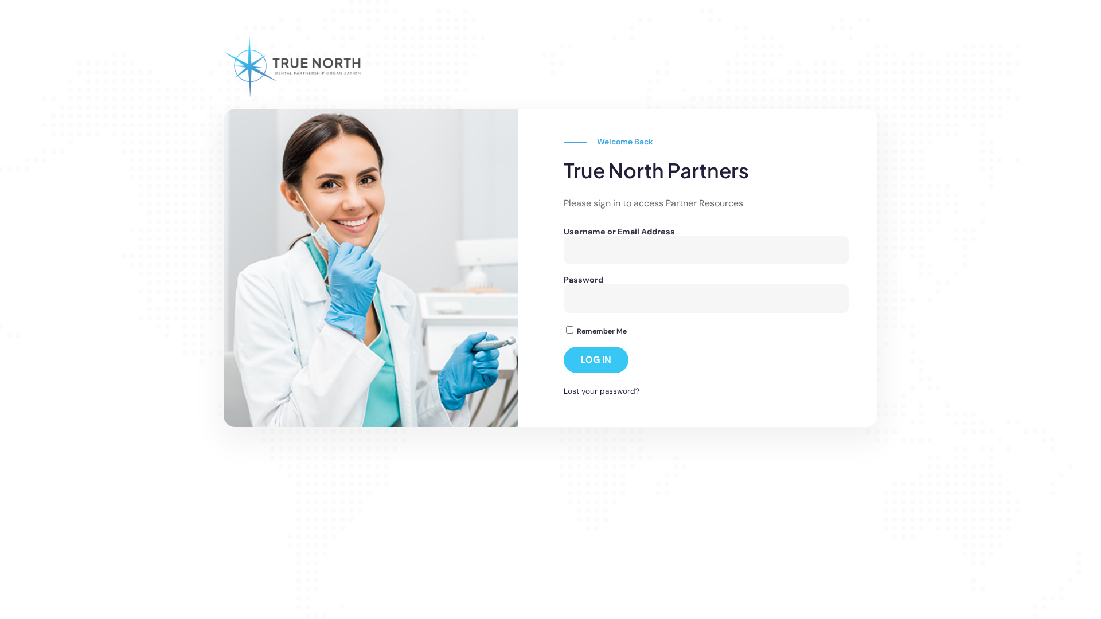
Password (583, 280)
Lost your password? (601, 391)
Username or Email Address (619, 232)
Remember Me (601, 331)
